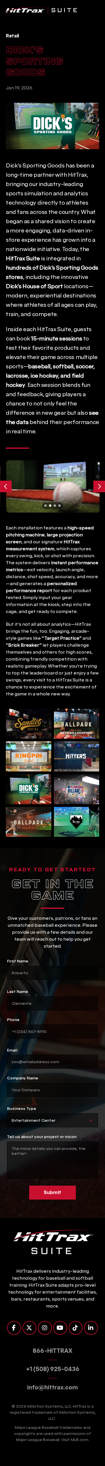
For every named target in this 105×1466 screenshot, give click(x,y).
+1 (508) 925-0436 (52, 1369)
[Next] (99, 486)
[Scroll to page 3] (54, 505)
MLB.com (79, 1439)
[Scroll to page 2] (50, 505)
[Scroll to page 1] (45, 505)
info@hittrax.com (52, 1387)
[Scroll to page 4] (60, 505)
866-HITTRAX (52, 1351)
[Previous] (6, 486)
